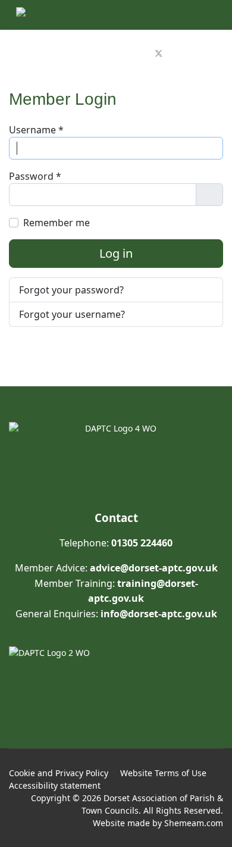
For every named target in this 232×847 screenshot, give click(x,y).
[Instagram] (172, 53)
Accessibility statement (55, 785)
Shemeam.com (193, 823)
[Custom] (185, 53)
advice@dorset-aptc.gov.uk (154, 567)
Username (36, 129)
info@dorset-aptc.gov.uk (159, 613)
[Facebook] (145, 53)
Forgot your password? (71, 289)
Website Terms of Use (163, 773)
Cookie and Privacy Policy (58, 773)
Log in (116, 253)
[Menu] (208, 53)
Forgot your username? (72, 314)
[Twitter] (159, 53)
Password (35, 176)
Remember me (56, 222)
